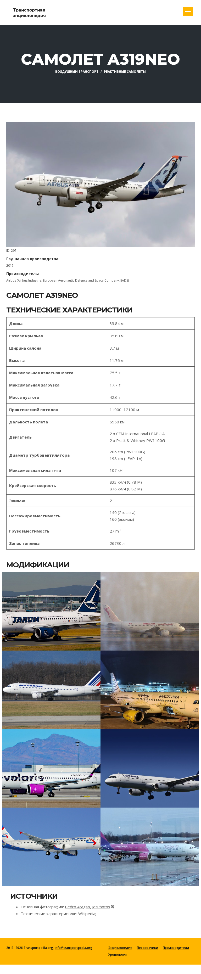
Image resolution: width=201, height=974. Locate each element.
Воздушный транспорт (76, 71)
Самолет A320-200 (136, 687)
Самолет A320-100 (37, 687)
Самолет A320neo (38, 766)
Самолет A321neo (135, 844)
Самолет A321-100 (134, 766)
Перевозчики (147, 947)
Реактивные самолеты (125, 71)
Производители (176, 947)
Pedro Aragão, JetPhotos (87, 906)
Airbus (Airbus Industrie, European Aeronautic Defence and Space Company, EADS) (67, 280)
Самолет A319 (129, 609)
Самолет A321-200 (37, 844)
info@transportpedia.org (73, 947)
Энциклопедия (120, 947)
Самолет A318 (31, 609)
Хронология (117, 954)
